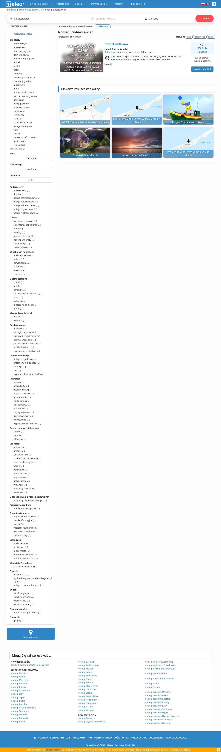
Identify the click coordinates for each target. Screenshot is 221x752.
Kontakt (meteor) (60, 737)
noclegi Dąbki (18, 700)
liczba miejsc (16, 164)
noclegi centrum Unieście (158, 691)
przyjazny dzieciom (25, 488)
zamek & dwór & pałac (25, 137)
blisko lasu (21, 547)
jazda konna (21, 400)
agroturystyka (20, 43)
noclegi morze (152, 683)
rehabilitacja (22, 243)
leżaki (18, 297)
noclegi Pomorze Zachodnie (159, 661)
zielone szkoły (22, 535)
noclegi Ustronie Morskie (23, 707)
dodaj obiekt (156, 737)
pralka (18, 316)
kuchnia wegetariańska (27, 343)
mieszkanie (19, 84)
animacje (20, 447)
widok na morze (23, 604)
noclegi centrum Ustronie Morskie (162, 716)
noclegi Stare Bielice (88, 696)
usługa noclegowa (23, 126)
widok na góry (22, 593)
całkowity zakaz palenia (27, 224)
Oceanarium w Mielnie (85, 155)
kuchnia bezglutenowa (27, 336)
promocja (15, 175)
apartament (19, 47)
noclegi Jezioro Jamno (156, 673)
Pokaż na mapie (31, 637)
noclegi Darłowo (19, 714)
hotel (16, 69)
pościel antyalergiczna (27, 508)
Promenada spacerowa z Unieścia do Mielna (188, 153)
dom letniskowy (21, 54)
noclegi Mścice (85, 668)
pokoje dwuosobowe (26, 201)
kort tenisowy (22, 404)
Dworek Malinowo (116, 44)
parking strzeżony (24, 236)
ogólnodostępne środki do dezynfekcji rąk (33, 580)
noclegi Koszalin (19, 683)
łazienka (19, 266)
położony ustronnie (25, 554)
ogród (18, 308)
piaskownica (21, 473)
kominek (20, 289)
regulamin (79, 737)
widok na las (22, 600)
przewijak (20, 484)
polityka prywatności (107, 737)
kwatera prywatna (23, 81)
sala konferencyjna (25, 520)
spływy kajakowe (24, 412)
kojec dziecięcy (23, 454)
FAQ (89, 737)
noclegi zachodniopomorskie (159, 678)
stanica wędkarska (23, 122)
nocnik (19, 465)
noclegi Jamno (85, 672)
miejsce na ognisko (25, 304)
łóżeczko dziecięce (24, 462)
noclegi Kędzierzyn (87, 699)
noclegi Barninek (86, 661)
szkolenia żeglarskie (25, 566)
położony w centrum (26, 558)
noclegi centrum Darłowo (157, 723)
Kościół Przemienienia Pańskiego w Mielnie (85, 122)
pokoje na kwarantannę (27, 585)
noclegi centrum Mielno (157, 695)
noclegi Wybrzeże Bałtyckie (91, 721)
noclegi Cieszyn (86, 710)
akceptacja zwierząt (25, 221)
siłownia (19, 439)
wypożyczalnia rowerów (27, 423)
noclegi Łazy (17, 693)
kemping (18, 73)
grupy (18, 620)
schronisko (19, 114)
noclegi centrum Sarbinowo (159, 709)
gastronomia (20, 141)
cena (12, 153)
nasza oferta (139, 737)
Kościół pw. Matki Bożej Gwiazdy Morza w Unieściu (136, 120)
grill (17, 286)
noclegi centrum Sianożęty (158, 719)
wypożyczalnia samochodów (29, 374)
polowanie (21, 408)
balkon (19, 259)
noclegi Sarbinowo (20, 690)
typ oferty (15, 39)
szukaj (206, 18)
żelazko (19, 274)
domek (17, 62)
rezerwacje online (22, 33)
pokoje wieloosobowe (26, 212)
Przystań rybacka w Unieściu (188, 122)
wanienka (20, 492)
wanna (19, 320)
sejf (17, 370)
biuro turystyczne (22, 51)
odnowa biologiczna (24, 92)
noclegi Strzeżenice (88, 675)
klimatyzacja (21, 262)
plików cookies (53, 749)
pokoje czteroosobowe (26, 197)
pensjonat (19, 99)
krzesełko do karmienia (27, 458)
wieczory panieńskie (25, 531)
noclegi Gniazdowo (87, 689)
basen (18, 382)
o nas (125, 737)
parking (19, 232)
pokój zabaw (22, 480)
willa (16, 129)
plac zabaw (21, 477)
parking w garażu (24, 239)
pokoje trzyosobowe (25, 209)
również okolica (18, 25)
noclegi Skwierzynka (88, 685)
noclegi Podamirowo (88, 665)
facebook (42, 737)
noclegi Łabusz (85, 682)
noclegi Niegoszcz (87, 703)
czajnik (19, 282)
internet (19, 228)
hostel (17, 66)
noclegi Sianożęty (20, 711)
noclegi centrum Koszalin (158, 698)
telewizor (20, 270)
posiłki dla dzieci (24, 347)
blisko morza (22, 550)
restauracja (19, 144)
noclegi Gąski (18, 697)
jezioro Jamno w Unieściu (137, 155)
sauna (18, 435)
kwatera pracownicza (24, 77)
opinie (210, 37)
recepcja (20, 366)
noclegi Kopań (18, 721)
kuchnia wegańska (25, 339)
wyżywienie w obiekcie (27, 351)
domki (18, 194)
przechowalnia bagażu (27, 362)
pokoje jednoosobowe (26, 205)
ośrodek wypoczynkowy (25, 96)
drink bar (20, 328)
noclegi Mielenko (19, 680)
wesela (19, 524)
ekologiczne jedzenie (26, 332)
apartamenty (22, 190)
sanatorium (19, 111)
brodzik (19, 450)
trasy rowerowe (23, 415)
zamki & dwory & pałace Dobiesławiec (30, 664)
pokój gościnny (21, 103)
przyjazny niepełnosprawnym (30, 500)
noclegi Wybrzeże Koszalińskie (160, 665)
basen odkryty (22, 389)
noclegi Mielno (18, 676)
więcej (108, 64)
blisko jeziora (22, 543)
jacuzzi (19, 431)
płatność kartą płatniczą (27, 612)
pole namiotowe (22, 107)
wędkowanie (22, 419)
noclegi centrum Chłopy (157, 702)
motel (16, 88)
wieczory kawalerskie (26, 527)
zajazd (17, 133)
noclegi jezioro (152, 687)
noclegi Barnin (85, 706)
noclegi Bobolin (19, 704)
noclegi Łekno (85, 692)
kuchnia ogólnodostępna (28, 293)
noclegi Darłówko (19, 718)
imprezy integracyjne (26, 516)
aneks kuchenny (23, 255)
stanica (17, 118)
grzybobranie (22, 397)
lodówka (19, 301)
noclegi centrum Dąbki (156, 712)
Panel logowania (176, 737)
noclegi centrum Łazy (156, 705)
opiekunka (21, 469)
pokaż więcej (16, 148)
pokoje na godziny (24, 359)
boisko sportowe (24, 393)
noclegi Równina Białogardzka (160, 668)
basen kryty (21, 385)
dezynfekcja (21, 574)
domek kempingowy (24, 58)
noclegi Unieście (19, 673)
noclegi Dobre (85, 679)
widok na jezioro (24, 596)
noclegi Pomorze (86, 718)
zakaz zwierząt (23, 247)
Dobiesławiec (111, 52)
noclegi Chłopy (18, 687)
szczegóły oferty (201, 69)
